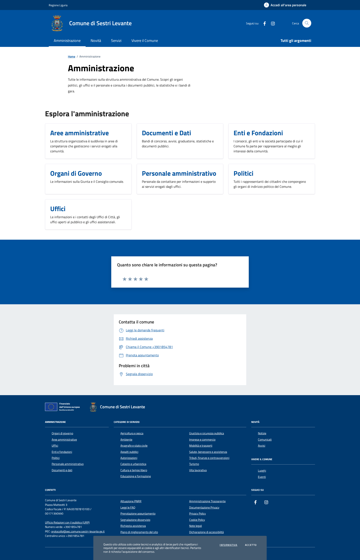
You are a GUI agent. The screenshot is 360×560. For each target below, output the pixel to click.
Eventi (262, 477)
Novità (96, 40)
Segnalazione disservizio (135, 519)
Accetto (251, 545)
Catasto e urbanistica (133, 464)
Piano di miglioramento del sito (139, 532)
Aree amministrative (64, 439)
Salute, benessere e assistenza (208, 452)
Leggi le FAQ (127, 507)
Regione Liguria (58, 5)
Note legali (195, 526)
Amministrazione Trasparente (207, 501)
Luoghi (262, 470)
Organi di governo (62, 433)
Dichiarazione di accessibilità (206, 532)
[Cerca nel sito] (306, 23)
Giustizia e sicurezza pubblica (206, 433)
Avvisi (261, 445)
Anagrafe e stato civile (134, 445)
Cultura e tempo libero (133, 470)
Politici (56, 458)
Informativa (228, 545)
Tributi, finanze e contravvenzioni (209, 458)
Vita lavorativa (198, 470)
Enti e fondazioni (62, 452)
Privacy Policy (197, 513)
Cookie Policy (197, 519)
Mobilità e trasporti (200, 445)
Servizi (116, 40)
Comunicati (265, 439)
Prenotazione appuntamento (137, 513)
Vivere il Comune (144, 40)
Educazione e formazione (135, 476)
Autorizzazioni (128, 458)
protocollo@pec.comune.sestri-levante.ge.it (78, 531)
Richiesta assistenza (133, 526)
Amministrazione (67, 40)
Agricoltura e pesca (131, 433)
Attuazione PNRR (130, 501)
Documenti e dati (62, 470)
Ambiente (126, 439)
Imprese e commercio (202, 439)
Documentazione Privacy (204, 507)
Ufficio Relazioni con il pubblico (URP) (67, 522)
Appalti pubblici (129, 452)
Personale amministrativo (68, 464)
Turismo (194, 464)
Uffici (55, 445)
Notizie (262, 433)
